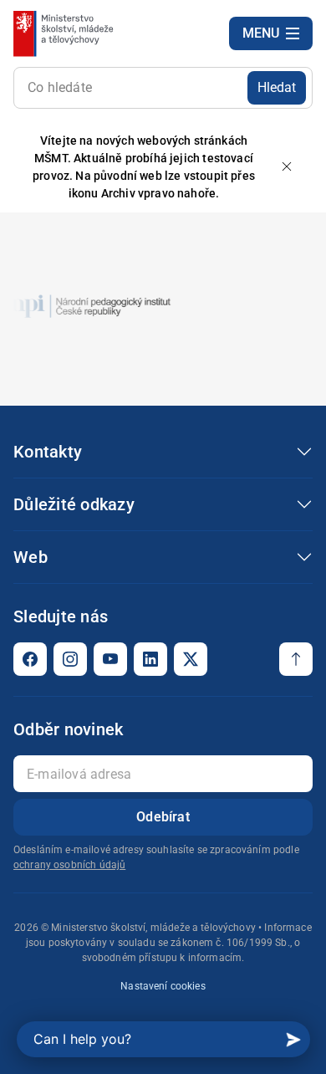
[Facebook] (30, 659)
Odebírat (163, 817)
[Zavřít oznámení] (286, 168)
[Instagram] (70, 659)
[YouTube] (110, 659)
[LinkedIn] (150, 659)
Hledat (276, 87)
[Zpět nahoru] (296, 659)
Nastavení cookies (163, 986)
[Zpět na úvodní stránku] (64, 33)
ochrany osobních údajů (69, 865)
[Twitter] (190, 659)
